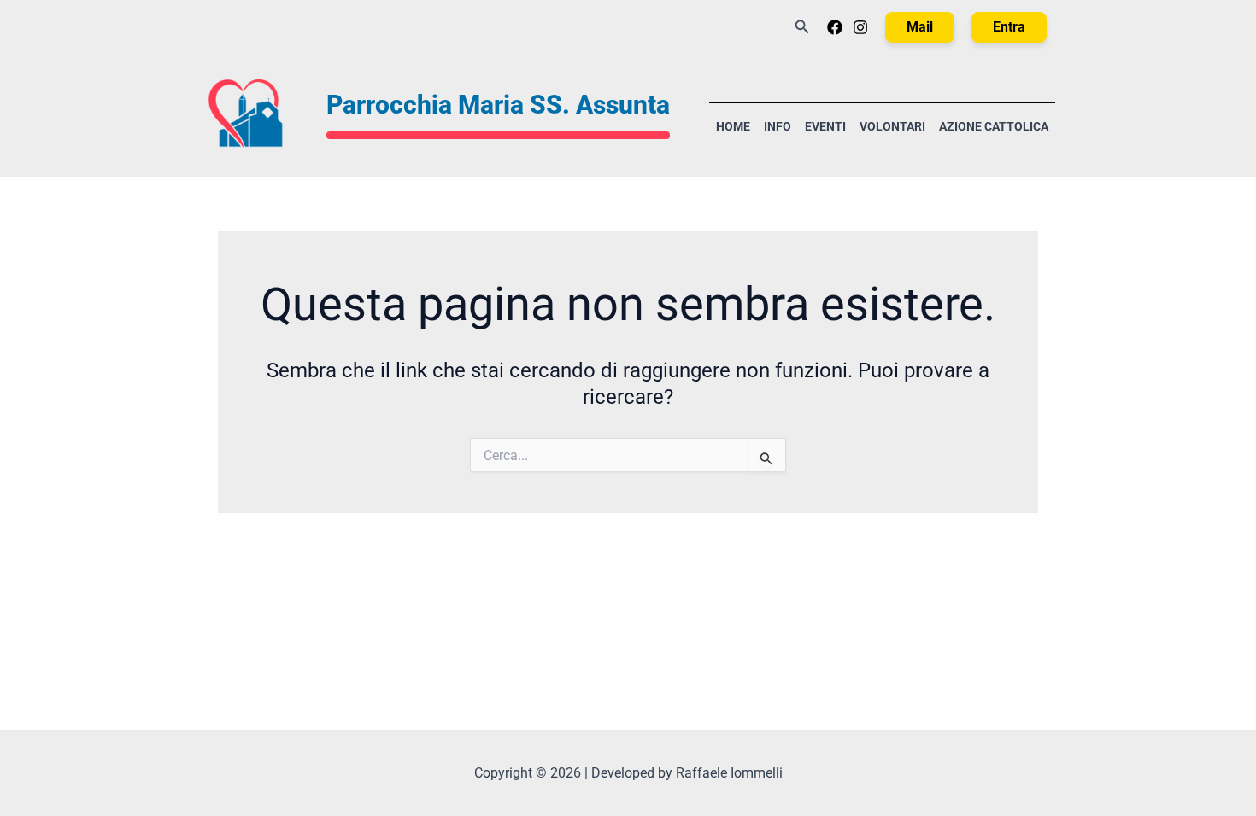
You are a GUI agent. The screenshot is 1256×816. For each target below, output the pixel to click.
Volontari (892, 126)
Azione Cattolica (993, 126)
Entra (1009, 27)
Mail (920, 27)
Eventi (825, 126)
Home (733, 126)
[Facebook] (834, 27)
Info (777, 126)
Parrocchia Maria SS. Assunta (498, 104)
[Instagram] (860, 27)
